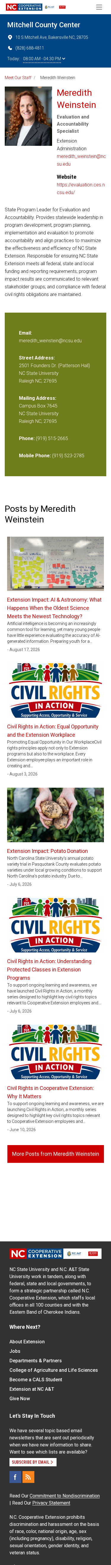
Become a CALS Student (35, 1379)
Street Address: (37, 358)
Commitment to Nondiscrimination (65, 1496)
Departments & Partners (35, 1360)
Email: (25, 333)
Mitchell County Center (43, 25)
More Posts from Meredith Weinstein (55, 1154)
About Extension (27, 1342)
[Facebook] (15, 1477)
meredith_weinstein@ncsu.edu (81, 160)
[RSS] (28, 1477)
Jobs (14, 1351)
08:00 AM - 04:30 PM (42, 58)
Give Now (19, 1398)
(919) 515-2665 (52, 438)
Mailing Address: (37, 398)
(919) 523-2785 (68, 455)
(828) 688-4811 (29, 48)
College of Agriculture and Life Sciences (53, 1370)
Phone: (27, 438)
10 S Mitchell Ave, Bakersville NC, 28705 (51, 37)
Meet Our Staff (18, 77)
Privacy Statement (51, 1503)
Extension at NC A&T (31, 1389)
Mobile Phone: (35, 455)
